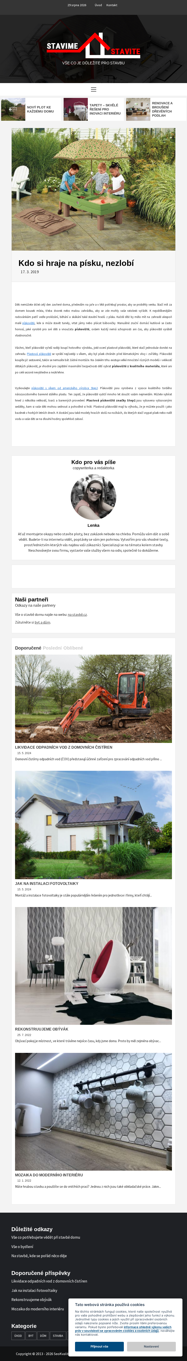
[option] (31, 109)
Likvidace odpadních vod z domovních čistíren (63, 747)
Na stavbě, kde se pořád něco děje (39, 1255)
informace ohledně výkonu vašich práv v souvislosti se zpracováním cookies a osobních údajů (123, 1329)
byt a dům (42, 622)
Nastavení (151, 1346)
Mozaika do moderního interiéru (49, 1175)
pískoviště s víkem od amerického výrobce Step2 (64, 388)
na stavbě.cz (77, 614)
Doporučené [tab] (28, 647)
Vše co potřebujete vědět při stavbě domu (45, 1237)
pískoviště (28, 323)
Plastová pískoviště (39, 354)
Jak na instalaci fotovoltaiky (46, 884)
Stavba (58, 1336)
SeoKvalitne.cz (65, 1353)
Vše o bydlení (22, 1246)
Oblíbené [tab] (73, 647)
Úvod (98, 5)
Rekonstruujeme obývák (41, 1029)
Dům (43, 1336)
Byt (31, 1336)
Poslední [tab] (52, 647)
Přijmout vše (99, 1346)
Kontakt (111, 5)
